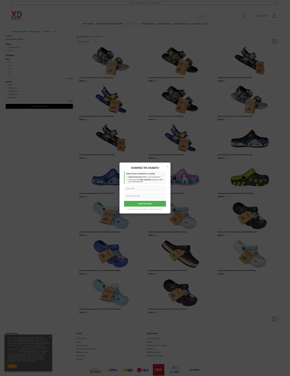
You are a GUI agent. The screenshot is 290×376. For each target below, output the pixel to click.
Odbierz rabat (145, 203)
